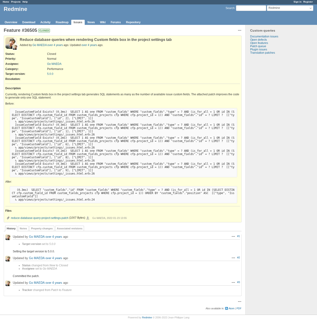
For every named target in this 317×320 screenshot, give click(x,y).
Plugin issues (258, 49)
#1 (238, 236)
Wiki (103, 22)
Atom (231, 308)
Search (230, 8)
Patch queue (258, 46)
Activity (45, 22)
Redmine (147, 317)
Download (28, 22)
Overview (11, 22)
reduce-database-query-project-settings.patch (39, 218)
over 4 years (55, 45)
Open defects (258, 39)
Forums (116, 22)
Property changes (42, 228)
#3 (238, 282)
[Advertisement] (268, 127)
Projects (16, 1)
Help (25, 1)
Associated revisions (69, 228)
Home (6, 1)
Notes (23, 228)
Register (308, 1)
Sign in (297, 1)
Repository (133, 22)
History (11, 228)
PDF (239, 308)
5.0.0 (50, 74)
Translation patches (262, 52)
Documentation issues (264, 36)
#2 (238, 257)
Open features (259, 43)
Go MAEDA (39, 45)
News (91, 22)
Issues (78, 22)
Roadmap (62, 22)
